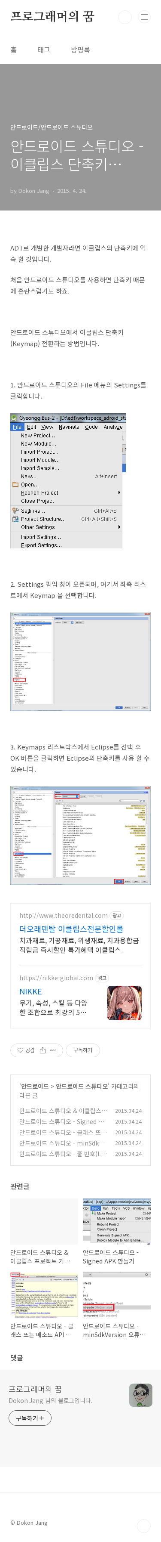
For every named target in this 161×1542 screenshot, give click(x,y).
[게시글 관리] (53, 1050)
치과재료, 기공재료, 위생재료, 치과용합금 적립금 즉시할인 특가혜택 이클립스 (79, 944)
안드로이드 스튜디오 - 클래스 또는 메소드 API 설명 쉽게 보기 (62, 1137)
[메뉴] (144, 16)
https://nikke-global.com (56, 978)
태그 (43, 49)
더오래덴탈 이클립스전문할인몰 (71, 928)
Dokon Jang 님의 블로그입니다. (51, 1400)
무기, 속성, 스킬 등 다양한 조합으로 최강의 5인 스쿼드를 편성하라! (53, 1007)
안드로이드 (35, 1086)
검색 (124, 17)
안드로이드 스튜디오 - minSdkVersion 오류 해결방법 (62, 1147)
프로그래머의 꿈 (52, 17)
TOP (144, 1526)
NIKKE (30, 991)
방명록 (80, 49)
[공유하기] (42, 1050)
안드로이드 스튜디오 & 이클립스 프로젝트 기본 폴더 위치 (60, 1115)
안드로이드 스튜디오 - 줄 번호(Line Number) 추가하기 (62, 1158)
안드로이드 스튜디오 (82, 1086)
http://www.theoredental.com (63, 915)
